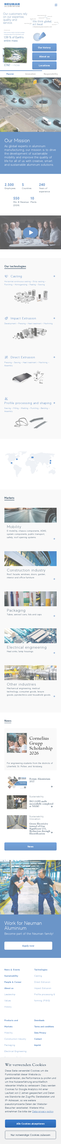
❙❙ (30, 40)
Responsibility (51, 74)
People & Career (13, 982)
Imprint (37, 1045)
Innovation (30, 74)
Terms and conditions (44, 1026)
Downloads (39, 1020)
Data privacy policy (42, 1111)
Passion (10, 74)
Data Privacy (40, 1032)
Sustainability (11, 975)
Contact (38, 1038)
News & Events (12, 969)
